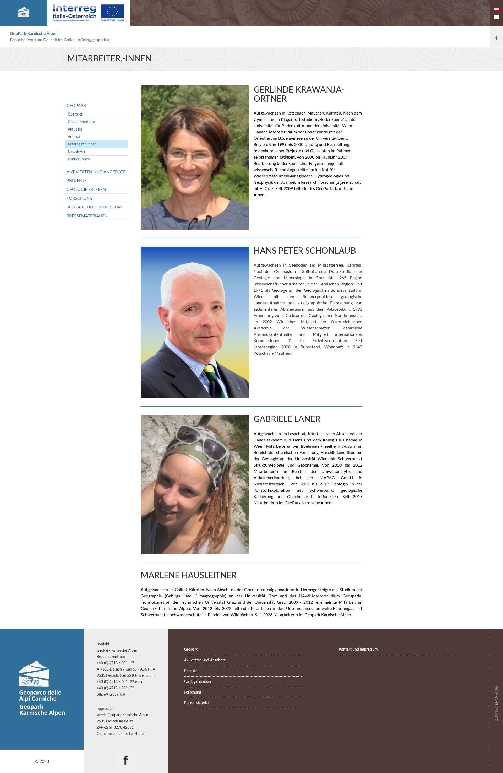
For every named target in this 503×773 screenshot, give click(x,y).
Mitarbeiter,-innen (82, 144)
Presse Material (196, 703)
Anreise (74, 137)
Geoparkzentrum (81, 122)
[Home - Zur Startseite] (23, 13)
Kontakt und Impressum (94, 207)
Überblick (75, 114)
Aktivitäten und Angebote (96, 172)
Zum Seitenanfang (496, 703)
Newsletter (76, 152)
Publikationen (79, 159)
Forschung (80, 198)
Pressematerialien (87, 216)
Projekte (77, 181)
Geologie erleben (86, 189)
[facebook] (497, 36)
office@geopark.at (94, 40)
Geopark (76, 106)
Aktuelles (75, 129)
